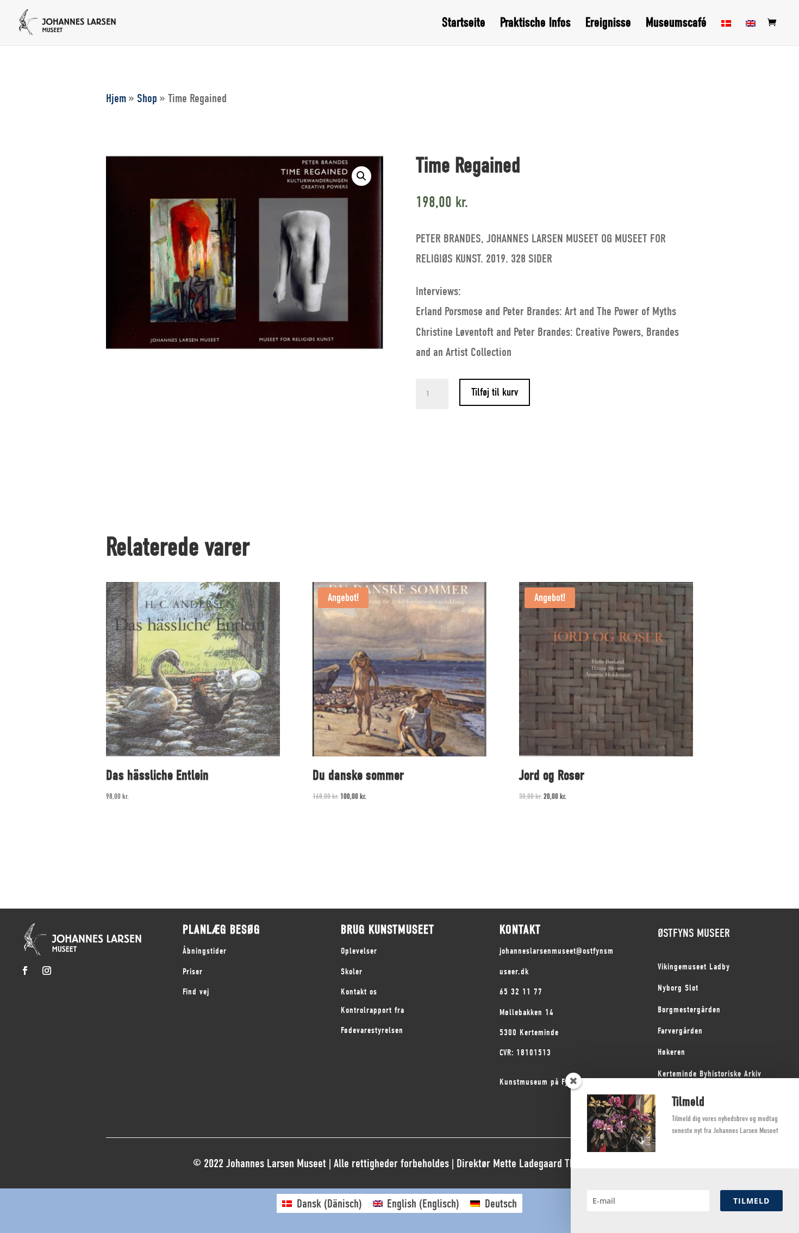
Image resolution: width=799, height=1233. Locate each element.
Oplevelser (359, 951)
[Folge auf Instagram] (46, 970)
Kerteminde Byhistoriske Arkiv (709, 1074)
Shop (147, 98)
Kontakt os (359, 992)
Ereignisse (608, 24)
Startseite (463, 24)
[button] (361, 176)
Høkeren (671, 1052)
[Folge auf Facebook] (25, 970)
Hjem (116, 98)
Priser (193, 972)
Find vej (196, 992)
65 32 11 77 (521, 992)
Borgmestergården (689, 1010)
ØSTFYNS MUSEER (694, 933)
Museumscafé (676, 24)
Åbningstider (205, 951)
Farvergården (680, 1031)
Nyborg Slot (678, 988)
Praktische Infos (535, 24)
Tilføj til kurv (494, 392)
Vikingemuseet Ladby (694, 967)
